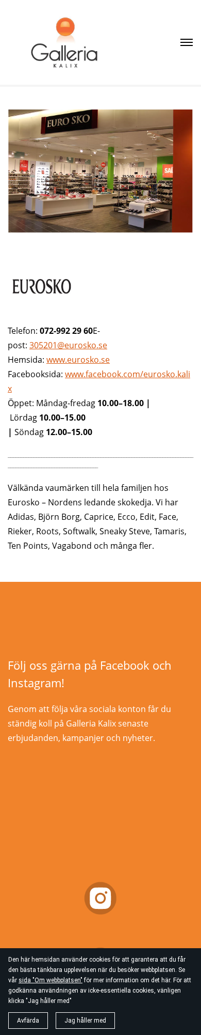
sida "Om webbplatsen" (50, 980)
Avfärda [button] (28, 1020)
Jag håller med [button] (85, 1020)
